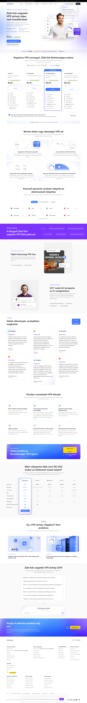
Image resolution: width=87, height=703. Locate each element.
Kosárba (15, 88)
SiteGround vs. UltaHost (29, 685)
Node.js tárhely (60, 652)
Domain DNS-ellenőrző (37, 654)
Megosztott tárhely (10, 648)
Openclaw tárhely (61, 657)
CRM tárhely (9, 685)
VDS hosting (73, 115)
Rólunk (8, 693)
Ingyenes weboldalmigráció (74, 659)
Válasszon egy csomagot (70, 450)
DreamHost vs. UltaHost (29, 680)
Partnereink (72, 656)
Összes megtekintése (76, 322)
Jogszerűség (45, 693)
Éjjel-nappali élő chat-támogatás (57, 303)
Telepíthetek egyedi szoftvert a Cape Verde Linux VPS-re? (35, 581)
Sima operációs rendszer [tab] (44, 201)
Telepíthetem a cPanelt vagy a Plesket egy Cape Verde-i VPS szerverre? (38, 598)
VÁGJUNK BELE (25, 510)
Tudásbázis (69, 303)
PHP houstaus (60, 648)
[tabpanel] (43, 213)
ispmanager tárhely (61, 656)
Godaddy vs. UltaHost (29, 683)
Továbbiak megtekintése (43, 218)
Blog (7, 670)
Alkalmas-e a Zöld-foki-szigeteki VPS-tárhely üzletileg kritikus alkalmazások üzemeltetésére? (42, 584)
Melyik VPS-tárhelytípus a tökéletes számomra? (43, 122)
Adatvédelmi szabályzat (36, 693)
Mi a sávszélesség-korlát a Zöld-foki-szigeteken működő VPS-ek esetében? (39, 588)
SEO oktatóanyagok (47, 683)
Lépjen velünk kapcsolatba (11, 665)
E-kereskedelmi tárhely (10, 681)
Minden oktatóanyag (47, 678)
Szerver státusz (72, 657)
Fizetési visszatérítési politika (16, 693)
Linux (52, 65)
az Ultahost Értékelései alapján (75, 654)
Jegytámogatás (54, 305)
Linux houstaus (60, 650)
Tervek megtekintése (13, 41)
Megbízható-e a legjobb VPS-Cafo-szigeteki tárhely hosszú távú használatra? (39, 577)
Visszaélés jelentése (10, 667)
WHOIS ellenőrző (36, 652)
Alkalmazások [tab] (34, 201)
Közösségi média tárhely (11, 680)
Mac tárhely (8, 659)
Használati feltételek (26, 693)
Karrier (8, 672)
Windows (58, 65)
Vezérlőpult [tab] (53, 201)
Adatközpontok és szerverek (75, 650)
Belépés (78, 3)
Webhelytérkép (52, 693)
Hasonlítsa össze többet (29, 687)
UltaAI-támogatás (64, 305)
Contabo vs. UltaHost (28, 681)
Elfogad (61, 699)
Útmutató (45, 685)
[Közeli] (65, 699)
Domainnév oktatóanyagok (48, 681)
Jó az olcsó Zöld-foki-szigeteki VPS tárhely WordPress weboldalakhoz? (38, 595)
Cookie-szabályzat (55, 699)
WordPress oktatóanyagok (48, 680)
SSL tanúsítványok (36, 650)
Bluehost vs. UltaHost (28, 678)
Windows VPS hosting (10, 657)
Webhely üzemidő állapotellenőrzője (39, 657)
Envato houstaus (9, 687)
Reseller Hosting (9, 678)
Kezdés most (75, 627)
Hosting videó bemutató (48, 687)
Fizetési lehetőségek (73, 652)
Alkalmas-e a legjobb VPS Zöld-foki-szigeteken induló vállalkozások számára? (39, 591)
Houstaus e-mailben (10, 683)
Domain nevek (35, 648)
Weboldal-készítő (44, 3)
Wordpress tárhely (10, 650)
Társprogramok (72, 648)
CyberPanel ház (61, 654)
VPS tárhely (8, 652)
